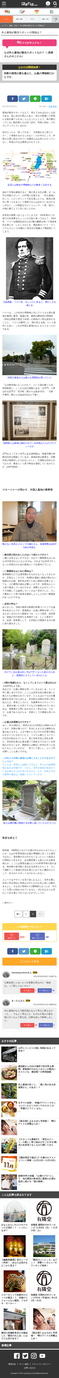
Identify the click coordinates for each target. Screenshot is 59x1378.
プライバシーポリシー (41, 1364)
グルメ (32, 19)
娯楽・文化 (45, 19)
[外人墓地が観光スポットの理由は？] (46, 99)
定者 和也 (53, 106)
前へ (18, 914)
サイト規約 (24, 1364)
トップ (6, 19)
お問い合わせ (29, 1368)
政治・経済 (19, 19)
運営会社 (12, 1364)
